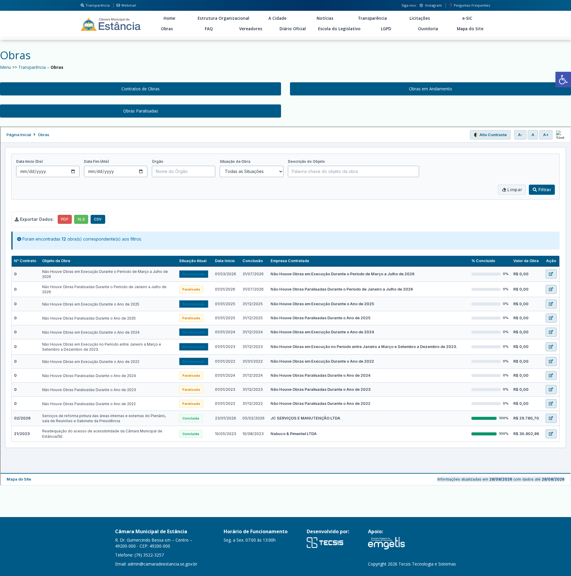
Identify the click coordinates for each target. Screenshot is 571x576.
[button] (563, 79)
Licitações (420, 18)
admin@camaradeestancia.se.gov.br (162, 564)
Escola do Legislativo (339, 28)
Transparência (98, 5)
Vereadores (250, 28)
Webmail (128, 5)
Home (169, 18)
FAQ (209, 28)
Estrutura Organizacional (223, 18)
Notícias (325, 18)
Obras (167, 28)
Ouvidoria (428, 28)
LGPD (386, 28)
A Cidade (277, 18)
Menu (5, 67)
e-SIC (467, 18)
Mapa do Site (470, 28)
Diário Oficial (293, 28)
